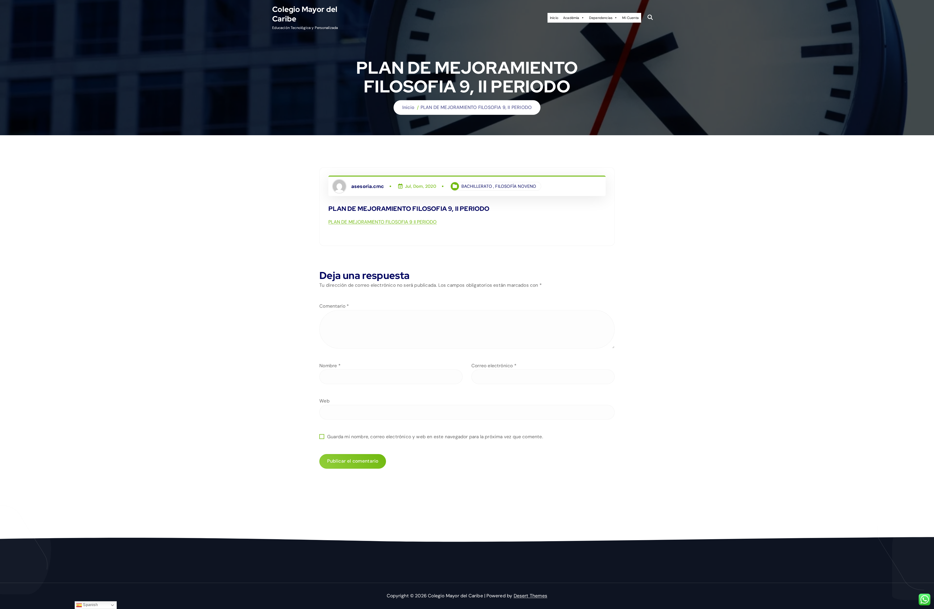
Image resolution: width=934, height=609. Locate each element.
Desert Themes (531, 596)
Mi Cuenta (630, 18)
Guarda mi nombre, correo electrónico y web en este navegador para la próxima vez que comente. (435, 437)
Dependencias (600, 18)
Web (324, 401)
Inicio (554, 18)
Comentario (334, 306)
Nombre (330, 366)
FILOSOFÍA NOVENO (515, 186)
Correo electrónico (493, 366)
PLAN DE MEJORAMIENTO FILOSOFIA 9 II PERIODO (382, 222)
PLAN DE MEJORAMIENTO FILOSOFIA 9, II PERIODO (476, 107)
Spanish (90, 605)
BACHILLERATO (476, 186)
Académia (571, 18)
